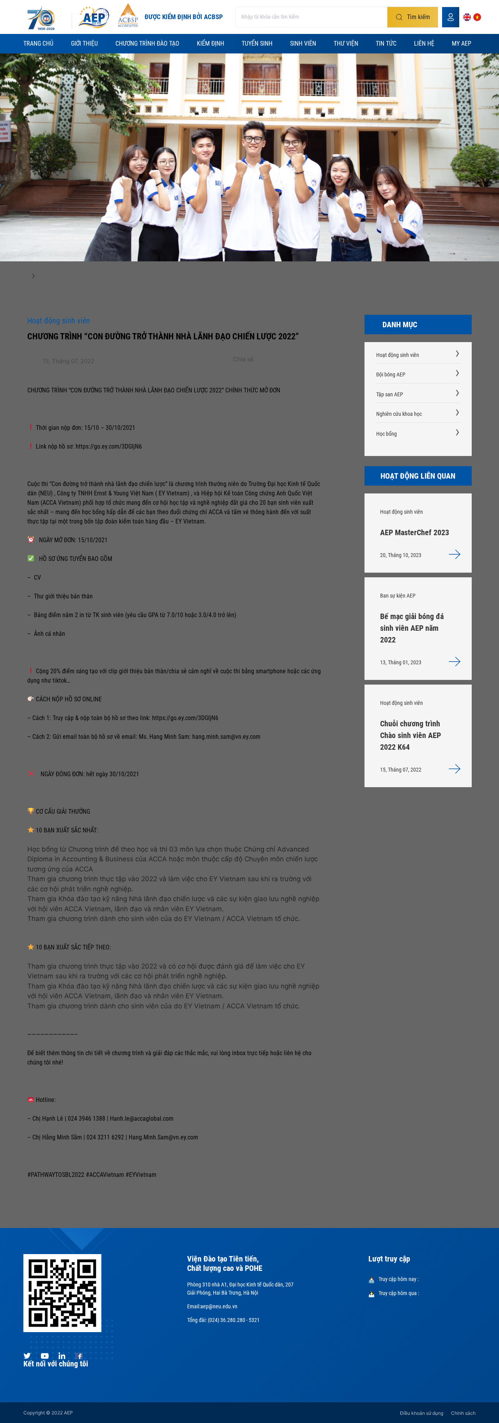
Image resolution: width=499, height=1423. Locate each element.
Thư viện (346, 43)
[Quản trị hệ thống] (450, 17)
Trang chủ (38, 43)
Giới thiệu (84, 43)
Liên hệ (424, 43)
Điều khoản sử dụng (421, 1413)
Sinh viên (303, 43)
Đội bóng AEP (390, 374)
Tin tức (386, 43)
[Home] (23, 278)
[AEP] (94, 17)
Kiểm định (210, 43)
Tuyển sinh (257, 43)
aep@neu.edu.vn (218, 1306)
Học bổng (386, 434)
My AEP (461, 43)
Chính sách (463, 1413)
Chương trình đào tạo (147, 43)
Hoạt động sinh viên (397, 355)
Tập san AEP (389, 394)
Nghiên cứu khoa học (399, 414)
